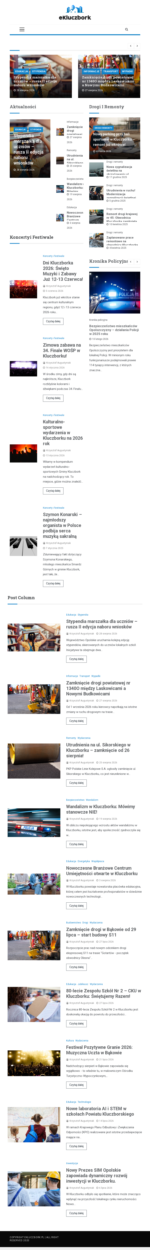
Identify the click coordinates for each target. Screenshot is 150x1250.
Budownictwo (73, 922)
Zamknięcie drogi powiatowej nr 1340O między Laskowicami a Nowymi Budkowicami (108, 81)
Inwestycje (72, 1163)
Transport (110, 71)
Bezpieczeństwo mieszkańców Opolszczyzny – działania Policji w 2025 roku (114, 330)
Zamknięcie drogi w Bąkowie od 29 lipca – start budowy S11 (101, 932)
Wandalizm (92, 800)
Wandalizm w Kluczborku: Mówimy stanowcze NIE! (76, 191)
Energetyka (84, 861)
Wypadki (127, 71)
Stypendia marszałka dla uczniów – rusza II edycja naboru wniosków (35, 81)
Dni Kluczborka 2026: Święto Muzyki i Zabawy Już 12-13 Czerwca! (63, 271)
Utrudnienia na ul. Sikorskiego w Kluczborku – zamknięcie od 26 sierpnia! (98, 750)
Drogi (85, 922)
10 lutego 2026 (100, 339)
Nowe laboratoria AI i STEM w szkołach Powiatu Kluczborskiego (100, 1111)
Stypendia (39, 71)
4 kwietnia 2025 (117, 248)
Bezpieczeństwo (76, 179)
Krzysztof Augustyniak (58, 286)
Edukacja (21, 71)
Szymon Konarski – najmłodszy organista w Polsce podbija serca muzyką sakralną (62, 525)
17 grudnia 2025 (118, 177)
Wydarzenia (84, 738)
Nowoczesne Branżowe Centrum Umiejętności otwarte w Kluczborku (102, 871)
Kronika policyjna (98, 320)
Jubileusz (83, 984)
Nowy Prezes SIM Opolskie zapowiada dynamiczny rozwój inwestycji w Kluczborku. (96, 1176)
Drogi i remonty (103, 128)
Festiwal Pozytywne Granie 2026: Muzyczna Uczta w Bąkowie (99, 1050)
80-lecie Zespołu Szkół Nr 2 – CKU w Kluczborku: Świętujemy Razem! (103, 993)
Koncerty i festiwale (53, 256)
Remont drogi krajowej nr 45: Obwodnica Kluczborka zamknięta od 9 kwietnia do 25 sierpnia (122, 221)
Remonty (72, 150)
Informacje (91, 71)
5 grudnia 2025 (117, 200)
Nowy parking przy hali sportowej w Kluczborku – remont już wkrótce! (114, 139)
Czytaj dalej (53, 321)
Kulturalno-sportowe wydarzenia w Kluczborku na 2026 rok (63, 432)
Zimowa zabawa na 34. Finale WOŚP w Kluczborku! (62, 351)
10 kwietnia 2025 (118, 224)
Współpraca (97, 861)
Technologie (84, 1102)
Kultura (70, 1040)
